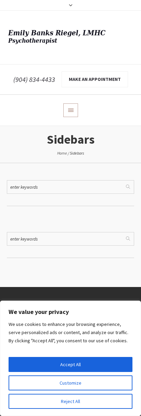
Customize (70, 383)
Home (62, 153)
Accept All (70, 364)
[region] (70, 358)
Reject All (70, 401)
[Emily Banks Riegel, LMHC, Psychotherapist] (70, 37)
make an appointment (95, 79)
